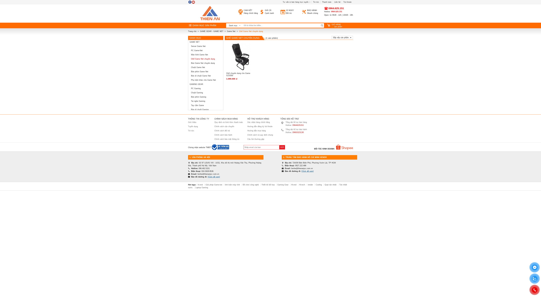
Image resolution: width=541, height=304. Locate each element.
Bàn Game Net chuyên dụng (203, 63)
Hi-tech (302, 185)
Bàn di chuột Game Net (201, 76)
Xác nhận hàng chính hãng (258, 122)
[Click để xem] (214, 177)
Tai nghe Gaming (198, 101)
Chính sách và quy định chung (260, 135)
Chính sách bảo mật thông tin (226, 139)
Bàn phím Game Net (199, 72)
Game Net (194, 42)
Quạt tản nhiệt (330, 185)
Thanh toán (326, 2)
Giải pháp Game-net (214, 185)
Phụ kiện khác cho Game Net (203, 80)
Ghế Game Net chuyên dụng (203, 59)
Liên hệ (337, 2)
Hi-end (293, 185)
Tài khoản (347, 2)
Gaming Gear (196, 84)
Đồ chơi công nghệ (251, 185)
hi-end (200, 185)
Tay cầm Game (197, 105)
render (310, 185)
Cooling (319, 185)
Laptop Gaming (201, 187)
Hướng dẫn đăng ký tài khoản (259, 126)
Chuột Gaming (197, 93)
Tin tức (316, 2)
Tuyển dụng (193, 126)
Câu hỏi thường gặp (255, 139)
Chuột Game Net (198, 67)
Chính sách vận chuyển (224, 126)
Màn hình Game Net (199, 55)
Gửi (282, 147)
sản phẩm (337, 26)
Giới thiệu (192, 122)
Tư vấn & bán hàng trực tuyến (295, 2)
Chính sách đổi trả (222, 131)
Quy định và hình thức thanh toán (228, 122)
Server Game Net (198, 46)
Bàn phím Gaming (198, 97)
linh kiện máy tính (232, 185)
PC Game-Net (197, 50)
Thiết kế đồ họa (268, 185)
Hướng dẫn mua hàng (256, 131)
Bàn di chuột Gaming (200, 110)
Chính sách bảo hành (223, 135)
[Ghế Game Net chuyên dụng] (209, 13)
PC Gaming (196, 88)
